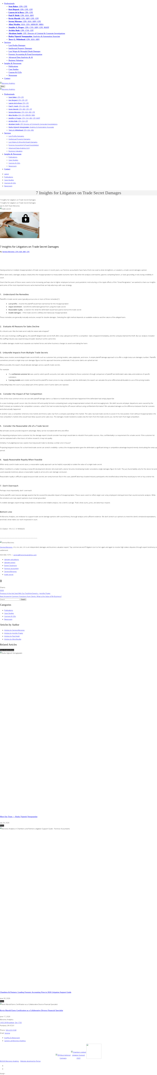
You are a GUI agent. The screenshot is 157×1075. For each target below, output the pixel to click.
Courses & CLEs (15, 72)
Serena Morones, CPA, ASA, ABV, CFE (15, 252)
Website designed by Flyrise (30, 1061)
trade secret (8, 574)
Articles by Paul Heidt (12, 636)
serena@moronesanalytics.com (25, 555)
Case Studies (13, 69)
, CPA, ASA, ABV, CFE (25, 21)
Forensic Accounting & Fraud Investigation (25, 54)
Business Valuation (16, 60)
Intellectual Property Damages (20, 48)
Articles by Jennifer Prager (13, 633)
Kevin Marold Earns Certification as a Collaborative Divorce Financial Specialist (31, 1010)
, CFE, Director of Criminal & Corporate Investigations (37, 33)
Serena (7, 1033)
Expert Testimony (10, 565)
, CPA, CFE (18, 6)
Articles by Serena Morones (14, 630)
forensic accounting (11, 568)
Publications (13, 66)
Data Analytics (5, 650)
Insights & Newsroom (12, 1038)
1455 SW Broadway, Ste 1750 (11, 1022)
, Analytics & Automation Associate (34, 36)
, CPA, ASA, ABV (21, 15)
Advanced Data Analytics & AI (21, 57)
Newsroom (13, 75)
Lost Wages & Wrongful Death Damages (24, 51)
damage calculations (11, 559)
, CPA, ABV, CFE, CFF (24, 18)
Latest (6, 174)
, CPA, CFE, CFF (21, 9)
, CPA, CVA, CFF (21, 30)
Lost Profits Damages (17, 45)
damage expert (9, 562)
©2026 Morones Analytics (9, 1061)
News (12, 650)
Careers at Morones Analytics (15, 1041)
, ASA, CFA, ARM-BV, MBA (26, 24)
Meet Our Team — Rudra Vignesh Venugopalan (18, 817)
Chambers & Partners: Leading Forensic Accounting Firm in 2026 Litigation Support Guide (35, 992)
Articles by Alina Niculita (12, 639)
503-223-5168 (11, 1030)
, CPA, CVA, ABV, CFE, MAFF (29, 27)
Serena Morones (6, 547)
